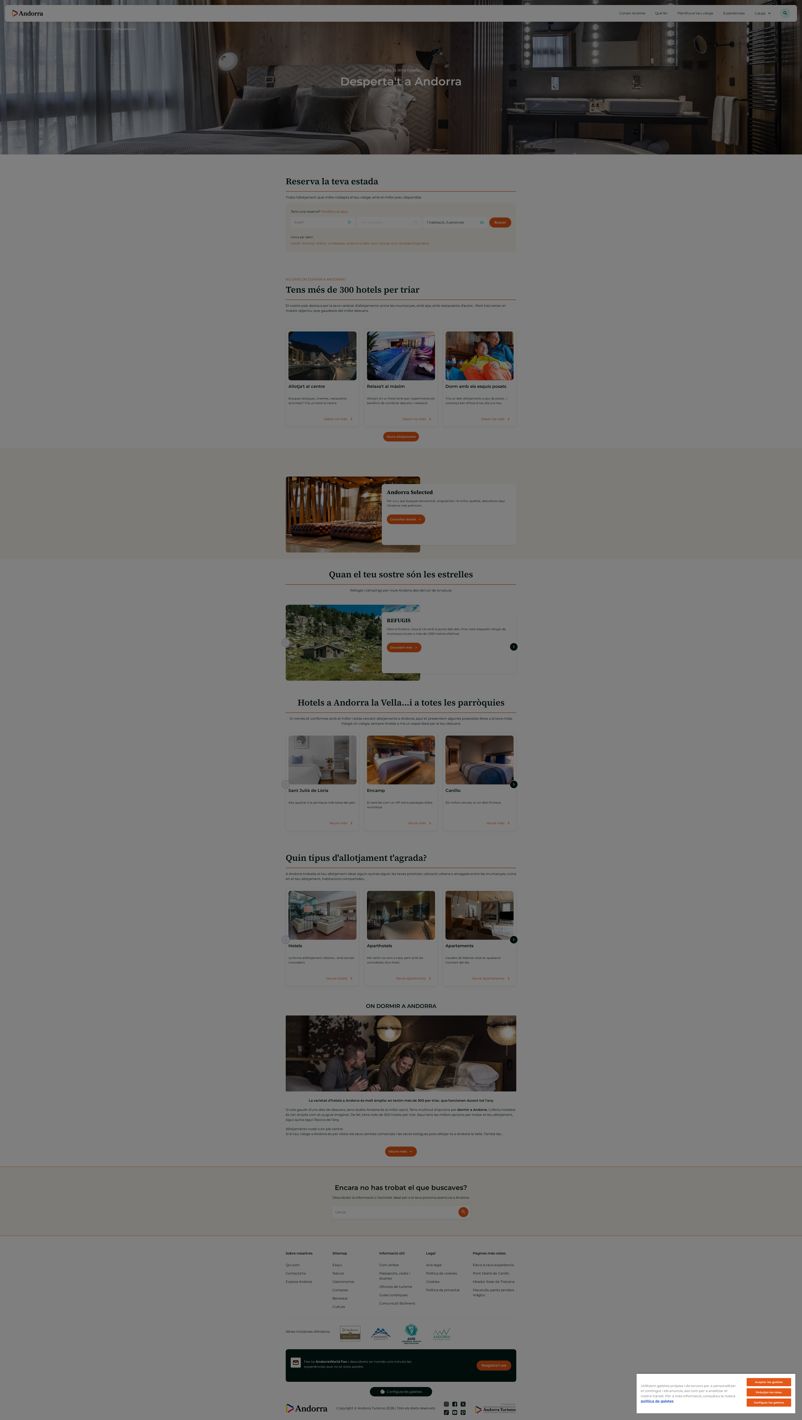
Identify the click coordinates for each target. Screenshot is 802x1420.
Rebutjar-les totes (769, 1392)
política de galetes (657, 1401)
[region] (716, 1393)
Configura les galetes (769, 1402)
